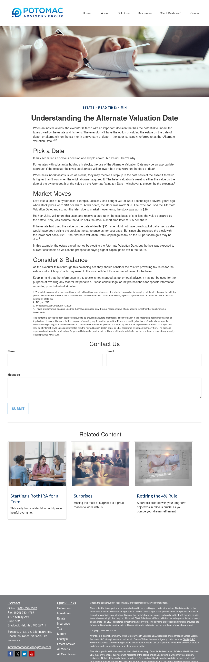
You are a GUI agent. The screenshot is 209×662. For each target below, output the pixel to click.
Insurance (63, 623)
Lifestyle (62, 639)
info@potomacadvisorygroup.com (29, 647)
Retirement (64, 608)
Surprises (83, 496)
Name (11, 351)
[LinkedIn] (24, 653)
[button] (87, 13)
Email (110, 351)
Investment (64, 613)
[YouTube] (31, 653)
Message (14, 374)
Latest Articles (66, 644)
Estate (61, 618)
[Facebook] (10, 653)
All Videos (63, 649)
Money (61, 634)
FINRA (186, 639)
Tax (59, 628)
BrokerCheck (161, 602)
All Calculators (66, 654)
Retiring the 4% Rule (157, 496)
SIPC (192, 639)
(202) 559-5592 (27, 608)
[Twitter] (17, 653)
